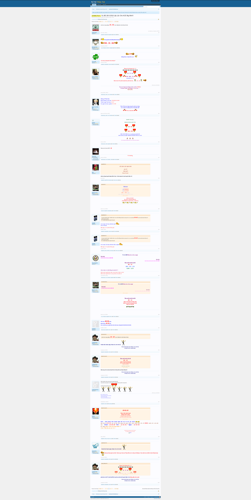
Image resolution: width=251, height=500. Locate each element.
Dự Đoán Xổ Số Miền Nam (101, 17)
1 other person (117, 250)
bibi (93, 172)
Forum (94, 4)
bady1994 (106, 34)
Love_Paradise (103, 47)
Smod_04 (94, 156)
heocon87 (94, 61)
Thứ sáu (122, 12)
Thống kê (133, 12)
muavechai (110, 64)
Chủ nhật (129, 12)
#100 (158, 482)
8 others (116, 47)
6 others (114, 34)
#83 (158, 62)
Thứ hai (109, 12)
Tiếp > (117, 21)
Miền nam (94, 12)
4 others (115, 64)
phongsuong (94, 47)
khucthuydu (112, 250)
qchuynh (102, 210)
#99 (158, 457)
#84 (158, 92)
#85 (158, 113)
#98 (158, 436)
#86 (158, 141)
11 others (115, 94)
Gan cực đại (138, 12)
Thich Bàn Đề (94, 263)
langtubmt (102, 34)
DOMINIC (94, 328)
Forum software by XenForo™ (100, 498)
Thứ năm (118, 12)
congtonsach (94, 342)
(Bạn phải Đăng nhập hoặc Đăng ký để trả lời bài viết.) (150, 488)
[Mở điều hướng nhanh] (158, 9)
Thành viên (99, 4)
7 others (115, 115)
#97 (158, 401)
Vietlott (106, 12)
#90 (158, 229)
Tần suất (142, 12)
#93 (158, 314)
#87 (158, 157)
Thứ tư (115, 12)
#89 (158, 208)
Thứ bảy (126, 12)
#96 (158, 375)
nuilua (110, 17)
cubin (106, 94)
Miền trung (102, 12)
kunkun (93, 122)
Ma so (111, 316)
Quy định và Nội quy (157, 498)
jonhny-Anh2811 (107, 250)
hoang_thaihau (95, 76)
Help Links (104, 4)
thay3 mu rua (94, 192)
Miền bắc (98, 12)
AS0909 (93, 223)
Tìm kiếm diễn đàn (94, 6)
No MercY (107, 47)
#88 (158, 178)
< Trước (100, 21)
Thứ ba (112, 12)
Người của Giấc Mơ (95, 107)
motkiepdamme (95, 389)
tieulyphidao (110, 34)
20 (115, 21)
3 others (114, 210)
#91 (158, 248)
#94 (158, 327)
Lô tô (145, 12)
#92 (158, 275)
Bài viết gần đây (101, 6)
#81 (158, 32)
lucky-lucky (94, 32)
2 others (114, 438)
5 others (113, 143)
